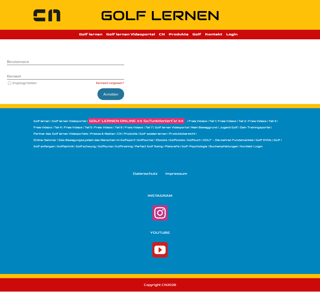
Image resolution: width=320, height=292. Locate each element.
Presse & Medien (102, 134)
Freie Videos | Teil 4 (47, 127)
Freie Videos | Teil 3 (262, 121)
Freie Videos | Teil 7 (139, 127)
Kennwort (14, 76)
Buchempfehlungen (223, 146)
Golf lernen (41, 121)
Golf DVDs (264, 140)
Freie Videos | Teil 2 (232, 121)
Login (258, 146)
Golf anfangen (44, 146)
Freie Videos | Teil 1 (202, 121)
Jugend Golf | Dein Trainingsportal (245, 127)
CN (119, 134)
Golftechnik (65, 146)
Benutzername (18, 61)
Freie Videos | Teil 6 (108, 127)
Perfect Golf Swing (149, 146)
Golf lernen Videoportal (69, 121)
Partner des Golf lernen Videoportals (60, 134)
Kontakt (246, 146)
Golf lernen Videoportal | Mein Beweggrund (186, 127)
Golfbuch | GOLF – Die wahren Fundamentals (220, 140)
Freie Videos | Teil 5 (78, 127)
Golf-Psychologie (194, 146)
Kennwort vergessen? (110, 83)
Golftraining (124, 146)
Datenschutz (145, 173)
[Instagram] (160, 213)
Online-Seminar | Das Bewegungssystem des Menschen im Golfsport (84, 140)
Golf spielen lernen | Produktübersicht (167, 134)
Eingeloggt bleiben (24, 83)
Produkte (130, 134)
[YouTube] (160, 250)
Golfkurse (105, 146)
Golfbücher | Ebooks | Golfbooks (161, 140)
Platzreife (172, 146)
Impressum (176, 173)
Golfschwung (86, 146)
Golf (277, 140)
